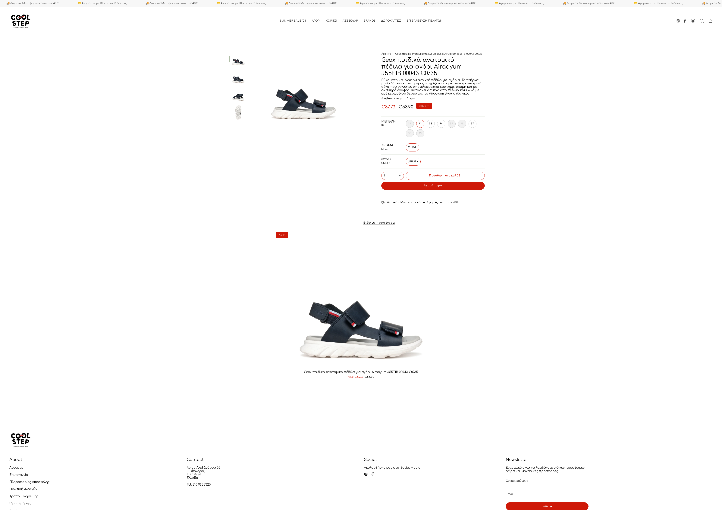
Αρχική (386, 53)
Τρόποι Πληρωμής (23, 496)
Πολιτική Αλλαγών (23, 489)
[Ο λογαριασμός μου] (693, 21)
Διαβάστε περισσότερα (398, 98)
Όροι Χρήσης (20, 503)
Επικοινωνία (18, 475)
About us (16, 467)
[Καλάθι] (710, 21)
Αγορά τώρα (433, 186)
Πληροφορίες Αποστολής (29, 482)
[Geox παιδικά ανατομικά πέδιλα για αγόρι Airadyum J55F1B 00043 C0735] (361, 299)
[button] (316, 21)
